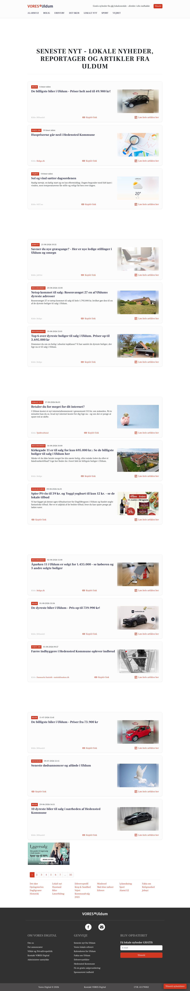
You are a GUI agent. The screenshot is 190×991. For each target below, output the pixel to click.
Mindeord (102, 883)
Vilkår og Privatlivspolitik (40, 951)
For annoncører (35, 947)
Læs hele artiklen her (148, 117)
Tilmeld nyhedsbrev (175, 986)
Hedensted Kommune (84, 963)
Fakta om (146, 883)
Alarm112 (33, 13)
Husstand (56, 887)
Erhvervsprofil (81, 883)
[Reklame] (49, 854)
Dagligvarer (35, 890)
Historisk (34, 893)
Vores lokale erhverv (84, 947)
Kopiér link (91, 117)
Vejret (117, 13)
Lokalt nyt (90, 13)
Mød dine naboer (105, 887)
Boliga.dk (41, 161)
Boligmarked (148, 887)
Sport (105, 13)
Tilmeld (158, 6)
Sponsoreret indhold (84, 972)
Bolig (46, 13)
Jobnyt (145, 890)
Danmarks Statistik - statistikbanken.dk (53, 677)
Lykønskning (125, 883)
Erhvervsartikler (81, 959)
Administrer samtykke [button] (38, 959)
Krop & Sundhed (83, 887)
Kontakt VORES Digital (38, 955)
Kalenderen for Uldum (85, 951)
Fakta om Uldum (82, 955)
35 (70, 874)
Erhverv (59, 13)
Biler (54, 890)
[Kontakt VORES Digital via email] (101, 927)
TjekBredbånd (43, 433)
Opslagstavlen (37, 887)
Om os (31, 943)
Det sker (74, 13)
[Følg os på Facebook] (88, 927)
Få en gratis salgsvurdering (87, 968)
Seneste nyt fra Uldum (84, 943)
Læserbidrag (58, 893)
